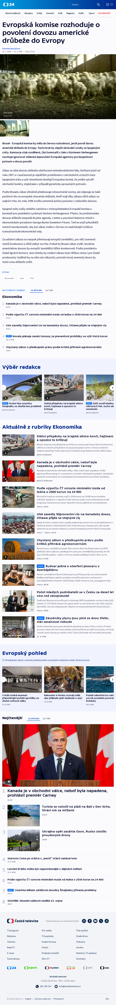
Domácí (50, 13)
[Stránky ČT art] (87, 967)
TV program (13, 930)
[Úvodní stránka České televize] (23, 921)
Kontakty (80, 958)
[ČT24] (8, 4)
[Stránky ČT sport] (30, 967)
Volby (39, 13)
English (28, 999)
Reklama (11, 936)
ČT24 (32, 278)
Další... (82, 13)
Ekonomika (9, 278)
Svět (60, 13)
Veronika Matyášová (11, 48)
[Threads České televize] (106, 921)
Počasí (45, 947)
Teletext (11, 941)
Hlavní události (12, 13)
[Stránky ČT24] (11, 967)
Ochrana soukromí (42, 999)
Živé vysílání (82, 930)
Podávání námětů (50, 953)
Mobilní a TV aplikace (86, 953)
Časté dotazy (13, 958)
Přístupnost (58, 999)
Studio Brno (82, 936)
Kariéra (79, 947)
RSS (107, 999)
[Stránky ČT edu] (104, 967)
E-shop (10, 953)
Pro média (47, 930)
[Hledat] (98, 4)
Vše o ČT (46, 958)
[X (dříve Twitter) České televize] (101, 921)
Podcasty (80, 941)
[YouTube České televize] (95, 921)
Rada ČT (11, 947)
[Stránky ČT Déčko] (71, 967)
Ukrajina (28, 13)
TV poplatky (47, 936)
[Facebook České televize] (89, 921)
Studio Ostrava (49, 941)
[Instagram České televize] (84, 921)
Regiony (70, 13)
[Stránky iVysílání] (52, 967)
